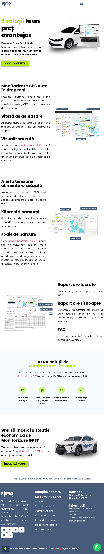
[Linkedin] (16, 529)
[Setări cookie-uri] (5, 549)
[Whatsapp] (10, 535)
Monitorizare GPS (27, 376)
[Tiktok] (21, 529)
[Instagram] (10, 529)
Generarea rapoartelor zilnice (19, 240)
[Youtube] (4, 535)
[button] (82, 4)
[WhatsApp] (97, 547)
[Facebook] (4, 529)
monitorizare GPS (30, 145)
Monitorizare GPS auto (32, 451)
